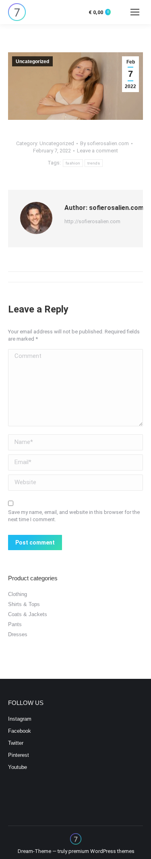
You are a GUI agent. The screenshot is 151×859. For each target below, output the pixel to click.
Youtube (17, 767)
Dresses (17, 634)
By (104, 143)
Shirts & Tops (24, 604)
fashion (73, 163)
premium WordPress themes (101, 851)
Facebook (19, 731)
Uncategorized (32, 61)
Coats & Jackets (27, 614)
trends (93, 163)
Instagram (19, 719)
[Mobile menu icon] (135, 12)
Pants (15, 624)
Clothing (17, 594)
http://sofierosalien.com (92, 221)
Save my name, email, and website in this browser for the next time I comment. (74, 515)
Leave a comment (97, 151)
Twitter (15, 743)
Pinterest (18, 755)
